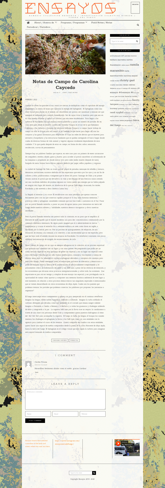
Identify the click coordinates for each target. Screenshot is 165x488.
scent (120, 116)
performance (128, 108)
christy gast (127, 80)
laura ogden (128, 104)
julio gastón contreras (126, 100)
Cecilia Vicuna (41, 362)
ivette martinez (115, 100)
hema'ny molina (131, 96)
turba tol (74, 340)
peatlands (121, 108)
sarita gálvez (114, 116)
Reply (36, 372)
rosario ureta (134, 112)
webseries (130, 125)
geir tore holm (119, 96)
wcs (126, 125)
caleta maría (125, 65)
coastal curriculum (116, 85)
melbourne (135, 104)
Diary (65, 92)
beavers (134, 56)
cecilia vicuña (114, 81)
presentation (135, 108)
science (125, 116)
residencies (127, 113)
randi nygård (116, 112)
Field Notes (73, 92)
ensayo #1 (120, 88)
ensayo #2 (126, 88)
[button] (137, 41)
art (122, 56)
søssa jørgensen (126, 120)
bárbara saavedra (118, 60)
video (122, 125)
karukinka (122, 104)
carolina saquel (131, 76)
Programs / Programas (72, 22)
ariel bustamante (115, 56)
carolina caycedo (60, 340)
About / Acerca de (44, 22)
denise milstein (129, 85)
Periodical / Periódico (38, 27)
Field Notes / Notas (101, 22)
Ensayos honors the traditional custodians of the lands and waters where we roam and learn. (37, 443)
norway (114, 108)
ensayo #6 (127, 92)
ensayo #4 (116, 92)
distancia (113, 88)
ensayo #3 (135, 88)
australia (127, 56)
